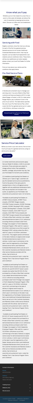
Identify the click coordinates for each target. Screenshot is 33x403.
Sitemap (22, 400)
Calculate (7, 155)
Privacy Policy (13, 400)
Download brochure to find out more (16, 113)
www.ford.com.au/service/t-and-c (12, 194)
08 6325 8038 (6, 372)
